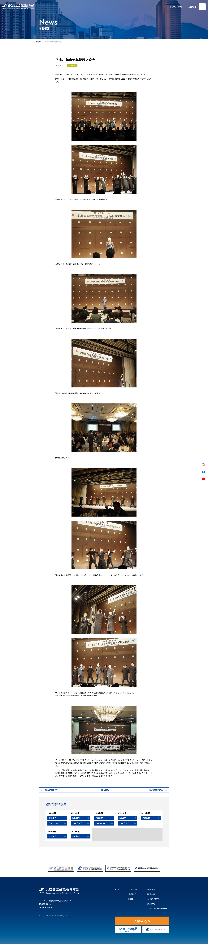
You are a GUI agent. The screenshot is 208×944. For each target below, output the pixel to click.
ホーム (30, 42)
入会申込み (142, 920)
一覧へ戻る (104, 790)
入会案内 (192, 6)
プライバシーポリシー (157, 908)
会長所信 (132, 894)
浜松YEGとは (134, 889)
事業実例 (151, 894)
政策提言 (151, 889)
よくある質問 (153, 899)
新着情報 (38, 42)
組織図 (134, 899)
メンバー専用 (176, 6)
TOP (117, 889)
